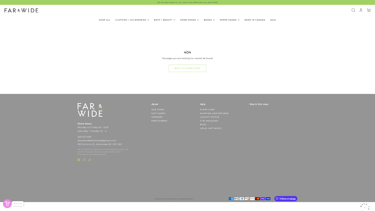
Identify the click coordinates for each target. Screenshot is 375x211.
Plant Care (207, 109)
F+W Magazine (209, 121)
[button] (353, 10)
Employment (159, 121)
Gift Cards (158, 113)
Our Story (158, 109)
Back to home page (187, 68)
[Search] (353, 10)
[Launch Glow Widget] (7, 203)
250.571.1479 (84, 137)
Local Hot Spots (210, 128)
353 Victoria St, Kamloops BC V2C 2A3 (100, 144)
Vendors (157, 117)
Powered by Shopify (186, 199)
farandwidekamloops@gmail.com (97, 140)
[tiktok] (89, 160)
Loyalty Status (209, 117)
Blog (203, 124)
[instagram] (84, 160)
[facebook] (79, 160)
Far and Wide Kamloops (169, 199)
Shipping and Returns (214, 113)
